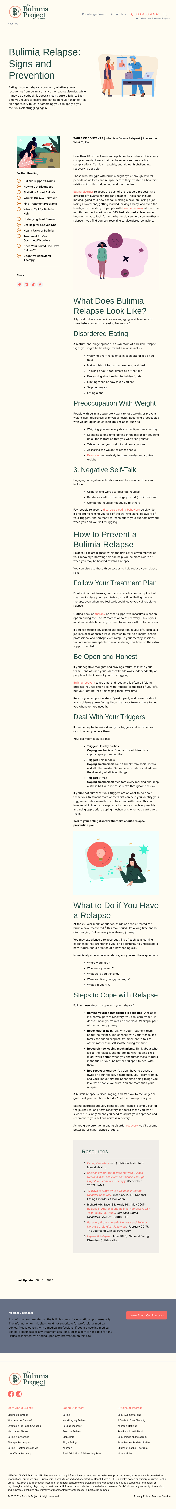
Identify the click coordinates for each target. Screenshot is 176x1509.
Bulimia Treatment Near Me (23, 1447)
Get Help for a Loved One (40, 225)
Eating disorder (83, 191)
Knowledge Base (93, 14)
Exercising (94, 455)
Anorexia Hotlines (127, 1425)
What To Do (81, 142)
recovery (132, 1125)
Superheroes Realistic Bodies (134, 1442)
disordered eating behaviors (121, 509)
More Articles (125, 1453)
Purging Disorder (72, 1425)
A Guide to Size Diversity (132, 1420)
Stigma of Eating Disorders (132, 1447)
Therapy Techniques (19, 1442)
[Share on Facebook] (40, 284)
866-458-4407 (147, 14)
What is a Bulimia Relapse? (123, 138)
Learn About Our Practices (146, 1315)
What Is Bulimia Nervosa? (40, 198)
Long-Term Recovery (19, 1453)
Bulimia (66, 1414)
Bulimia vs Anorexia (18, 1436)
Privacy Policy (142, 1496)
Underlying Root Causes (40, 219)
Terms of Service (161, 1496)
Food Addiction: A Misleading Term (82, 1453)
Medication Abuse (18, 1431)
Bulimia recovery (84, 682)
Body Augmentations (129, 1414)
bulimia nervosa (132, 208)
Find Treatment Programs (40, 203)
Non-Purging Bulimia (74, 1420)
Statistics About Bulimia (39, 192)
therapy (100, 614)
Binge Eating (70, 1442)
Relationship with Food (130, 1431)
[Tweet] (33, 284)
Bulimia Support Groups (39, 181)
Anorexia (67, 1447)
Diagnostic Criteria (18, 1414)
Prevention (150, 138)
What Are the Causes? (20, 1420)
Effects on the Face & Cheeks (24, 1425)
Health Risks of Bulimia (39, 230)
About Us (13, 23)
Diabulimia (68, 1436)
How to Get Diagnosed (38, 186)
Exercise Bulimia (72, 1431)
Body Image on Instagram (132, 1436)
